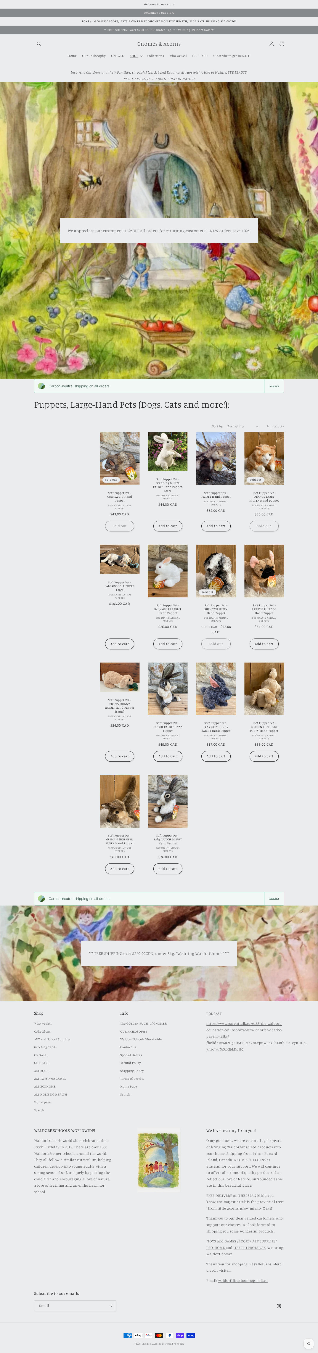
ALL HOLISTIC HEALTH (50, 1094)
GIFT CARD (42, 1063)
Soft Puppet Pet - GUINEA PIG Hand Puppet (119, 496)
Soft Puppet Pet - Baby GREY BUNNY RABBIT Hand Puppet (215, 726)
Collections (42, 1031)
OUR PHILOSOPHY (133, 1031)
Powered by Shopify (173, 1343)
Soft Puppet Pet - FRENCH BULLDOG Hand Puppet (264, 609)
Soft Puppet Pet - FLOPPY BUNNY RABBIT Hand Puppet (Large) (119, 705)
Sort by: (217, 426)
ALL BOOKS (42, 1071)
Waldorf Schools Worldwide (141, 1039)
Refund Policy (130, 1063)
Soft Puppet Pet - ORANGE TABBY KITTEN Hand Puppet (264, 496)
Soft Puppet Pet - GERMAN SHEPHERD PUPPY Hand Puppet (120, 839)
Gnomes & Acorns (151, 1343)
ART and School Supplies (52, 1039)
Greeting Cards (45, 1047)
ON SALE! (41, 1055)
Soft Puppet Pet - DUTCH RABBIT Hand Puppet (168, 726)
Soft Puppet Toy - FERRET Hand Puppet (216, 495)
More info (274, 386)
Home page (42, 1102)
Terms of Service (132, 1078)
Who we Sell (43, 1023)
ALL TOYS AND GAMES (50, 1078)
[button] (39, 44)
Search (39, 1110)
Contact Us (128, 1047)
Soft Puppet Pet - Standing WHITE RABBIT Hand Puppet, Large (168, 484)
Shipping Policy (132, 1071)
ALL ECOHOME (45, 1086)
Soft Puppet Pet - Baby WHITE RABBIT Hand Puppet (167, 609)
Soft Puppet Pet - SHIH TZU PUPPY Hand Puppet (216, 609)
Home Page (128, 1086)
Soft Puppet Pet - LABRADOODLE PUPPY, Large (120, 586)
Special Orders (131, 1055)
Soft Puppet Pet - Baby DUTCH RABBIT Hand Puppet (168, 839)
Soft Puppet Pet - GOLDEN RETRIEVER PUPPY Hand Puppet (264, 726)
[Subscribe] (111, 1305)
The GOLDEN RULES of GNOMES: (143, 1023)
